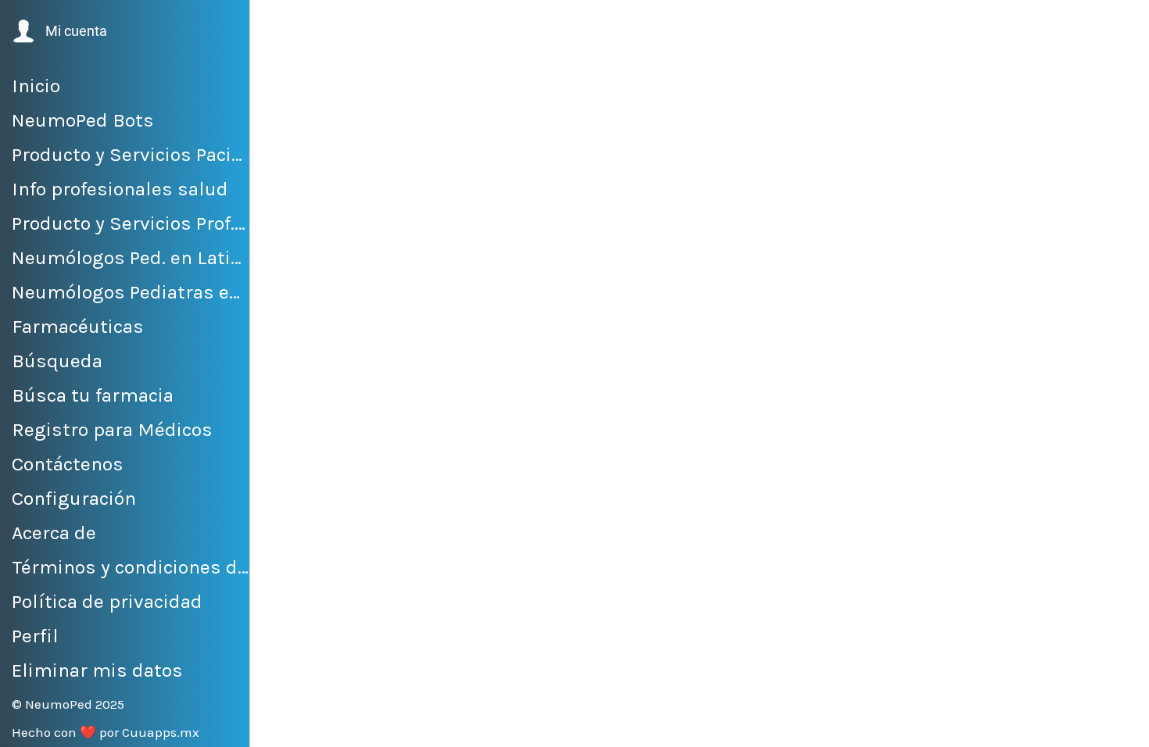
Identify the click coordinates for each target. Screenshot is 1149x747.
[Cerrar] (281, 25)
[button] (58, 31)
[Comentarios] (688, 725)
